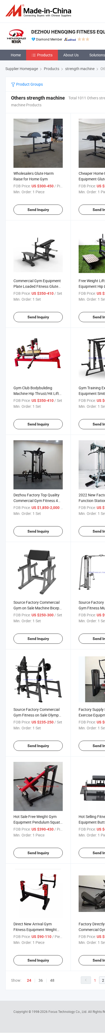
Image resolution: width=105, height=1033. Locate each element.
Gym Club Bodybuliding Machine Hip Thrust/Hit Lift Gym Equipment (36, 393)
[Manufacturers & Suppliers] (39, 10)
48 (52, 980)
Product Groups (29, 84)
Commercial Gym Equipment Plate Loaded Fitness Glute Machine (37, 286)
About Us (71, 54)
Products (44, 54)
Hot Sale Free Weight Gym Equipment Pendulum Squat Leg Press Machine (36, 822)
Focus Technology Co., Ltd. (68, 1011)
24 (29, 980)
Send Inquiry (38, 210)
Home (16, 54)
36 (40, 980)
